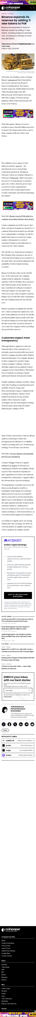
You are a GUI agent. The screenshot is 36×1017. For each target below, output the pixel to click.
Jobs (3, 996)
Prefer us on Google (27, 44)
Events (4, 993)
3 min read (6, 46)
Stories (4, 13)
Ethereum (4, 977)
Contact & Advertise (8, 943)
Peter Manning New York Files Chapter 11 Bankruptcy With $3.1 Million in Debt (15, 628)
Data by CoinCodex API (9, 1003)
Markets (9, 664)
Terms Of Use (6, 948)
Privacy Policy (8, 696)
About (3, 940)
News (3, 647)
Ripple (8, 647)
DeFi (3, 969)
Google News (6, 953)
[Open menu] (34, 8)
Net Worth (5, 1001)
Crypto (11, 13)
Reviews (4, 991)
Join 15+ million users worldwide (18, 595)
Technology (5, 967)
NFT (3, 972)
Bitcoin (4, 974)
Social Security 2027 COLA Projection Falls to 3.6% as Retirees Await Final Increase (17, 620)
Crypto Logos (6, 988)
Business (4, 964)
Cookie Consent (7, 956)
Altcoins (4, 980)
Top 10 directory (7, 998)
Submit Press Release (8, 951)
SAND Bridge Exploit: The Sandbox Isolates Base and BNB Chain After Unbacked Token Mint (16, 636)
